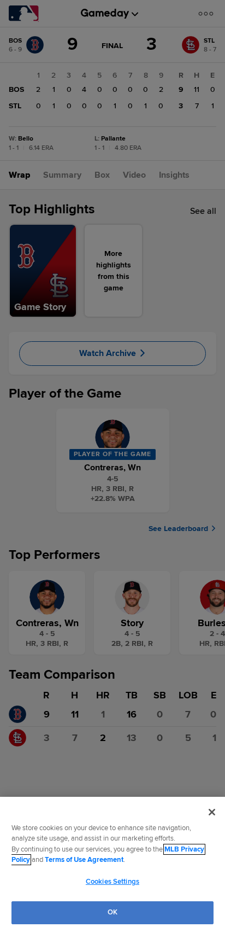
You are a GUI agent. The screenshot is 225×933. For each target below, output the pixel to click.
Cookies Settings (112, 881)
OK (112, 912)
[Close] (212, 812)
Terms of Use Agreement (84, 859)
